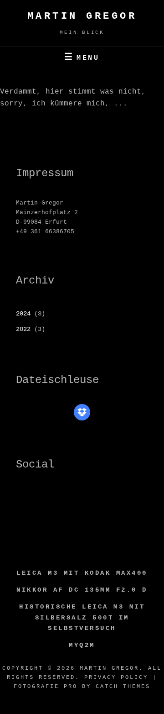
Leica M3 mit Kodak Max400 (82, 573)
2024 (23, 313)
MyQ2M (82, 645)
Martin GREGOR (82, 16)
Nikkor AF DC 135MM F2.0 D (82, 589)
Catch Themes (123, 686)
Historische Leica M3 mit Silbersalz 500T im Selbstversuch (82, 617)
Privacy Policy (116, 677)
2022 (23, 329)
